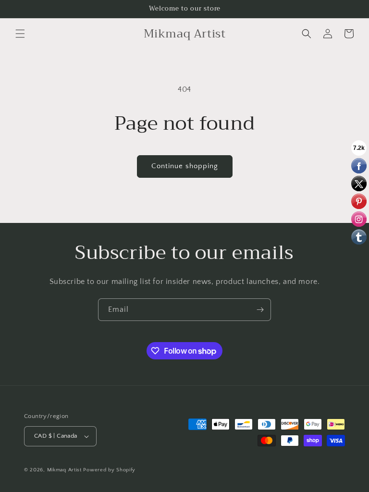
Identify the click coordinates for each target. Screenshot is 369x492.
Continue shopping (184, 166)
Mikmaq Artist (64, 470)
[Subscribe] (260, 309)
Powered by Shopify (109, 470)
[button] (20, 33)
